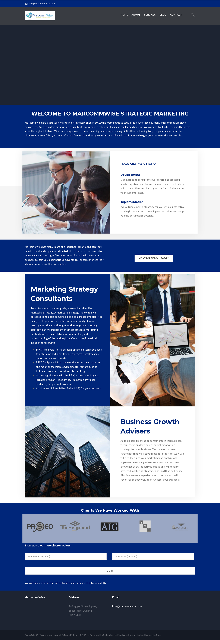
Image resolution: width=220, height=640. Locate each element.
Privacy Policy (70, 635)
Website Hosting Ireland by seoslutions (140, 635)
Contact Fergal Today (154, 258)
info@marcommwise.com (40, 3)
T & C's (84, 635)
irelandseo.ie (110, 635)
